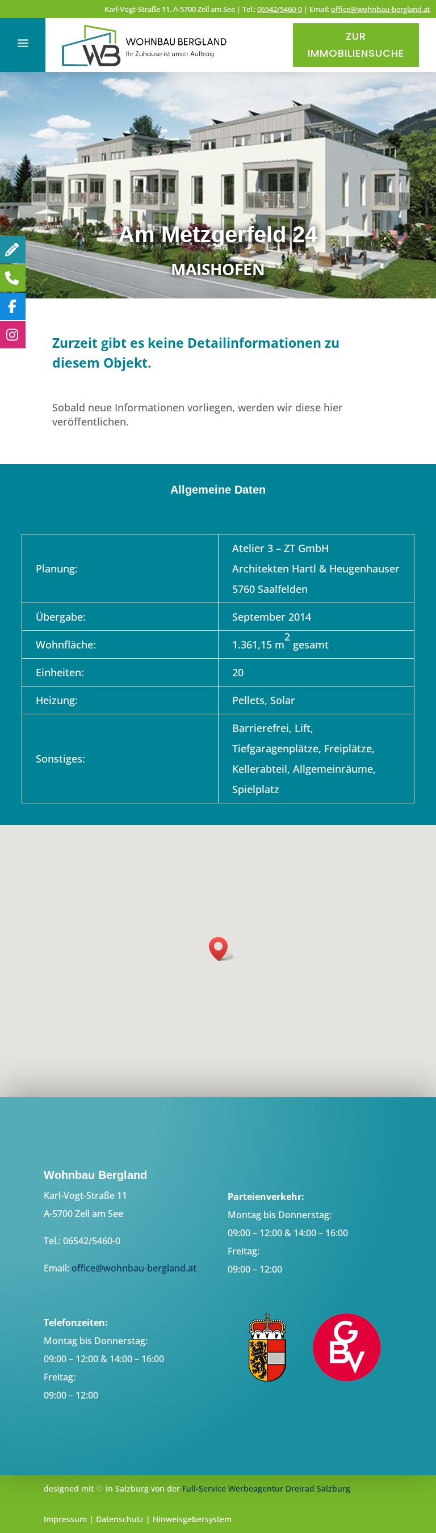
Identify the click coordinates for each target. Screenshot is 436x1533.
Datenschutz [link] (120, 1519)
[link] (145, 67)
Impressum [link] (65, 1519)
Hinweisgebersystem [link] (192, 1519)
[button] (222, 949)
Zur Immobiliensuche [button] (356, 45)
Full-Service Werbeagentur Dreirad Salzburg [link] (266, 1488)
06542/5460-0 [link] (279, 9)
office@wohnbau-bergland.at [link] (380, 9)
